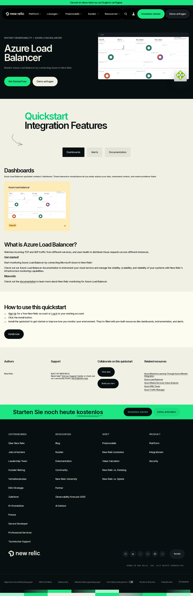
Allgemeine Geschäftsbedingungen (18, 582)
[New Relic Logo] (14, 14)
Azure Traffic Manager (154, 389)
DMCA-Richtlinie (45, 582)
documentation (28, 281)
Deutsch (185, 582)
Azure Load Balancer (153, 379)
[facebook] (155, 554)
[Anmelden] (133, 14)
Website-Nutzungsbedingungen (88, 582)
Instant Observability (18, 37)
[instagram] (162, 554)
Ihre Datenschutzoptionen (117, 582)
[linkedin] (125, 554)
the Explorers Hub (80, 378)
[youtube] (133, 554)
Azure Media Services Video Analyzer (161, 383)
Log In (54, 313)
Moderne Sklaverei (147, 582)
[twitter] (140, 554)
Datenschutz (63, 582)
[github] (148, 554)
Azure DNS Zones (152, 386)
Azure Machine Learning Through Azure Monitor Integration (166, 374)
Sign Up (12, 313)
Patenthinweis (167, 582)
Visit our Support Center (72, 376)
